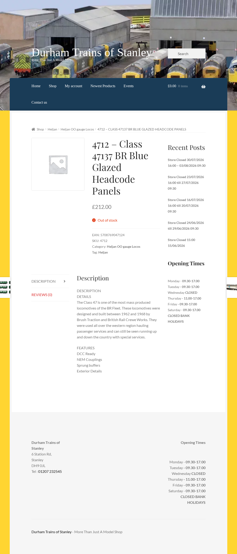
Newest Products (102, 86)
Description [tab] (43, 281)
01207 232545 (50, 471)
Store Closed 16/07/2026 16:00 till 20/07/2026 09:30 (186, 205)
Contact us (39, 102)
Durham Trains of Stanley (91, 52)
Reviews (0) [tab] (41, 294)
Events (129, 86)
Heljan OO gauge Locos (77, 129)
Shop (52, 86)
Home (36, 86)
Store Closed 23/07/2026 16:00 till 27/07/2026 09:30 (186, 182)
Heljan (52, 129)
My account (73, 86)
